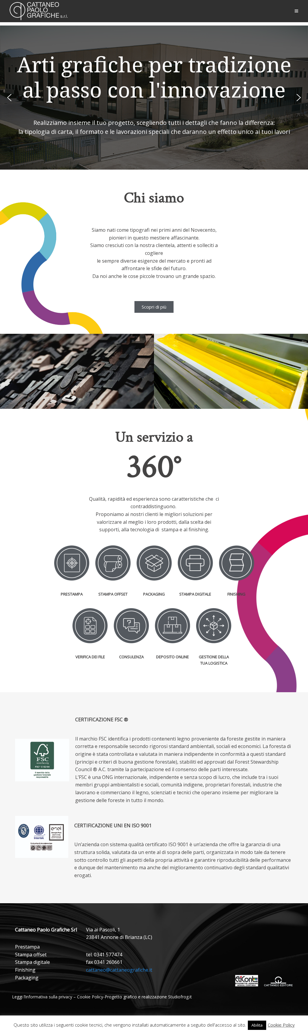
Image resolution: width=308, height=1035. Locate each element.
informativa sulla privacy (48, 997)
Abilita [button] (257, 1025)
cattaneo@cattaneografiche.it (119, 970)
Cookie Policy (90, 997)
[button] (9, 97)
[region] (154, 98)
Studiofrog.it (180, 997)
